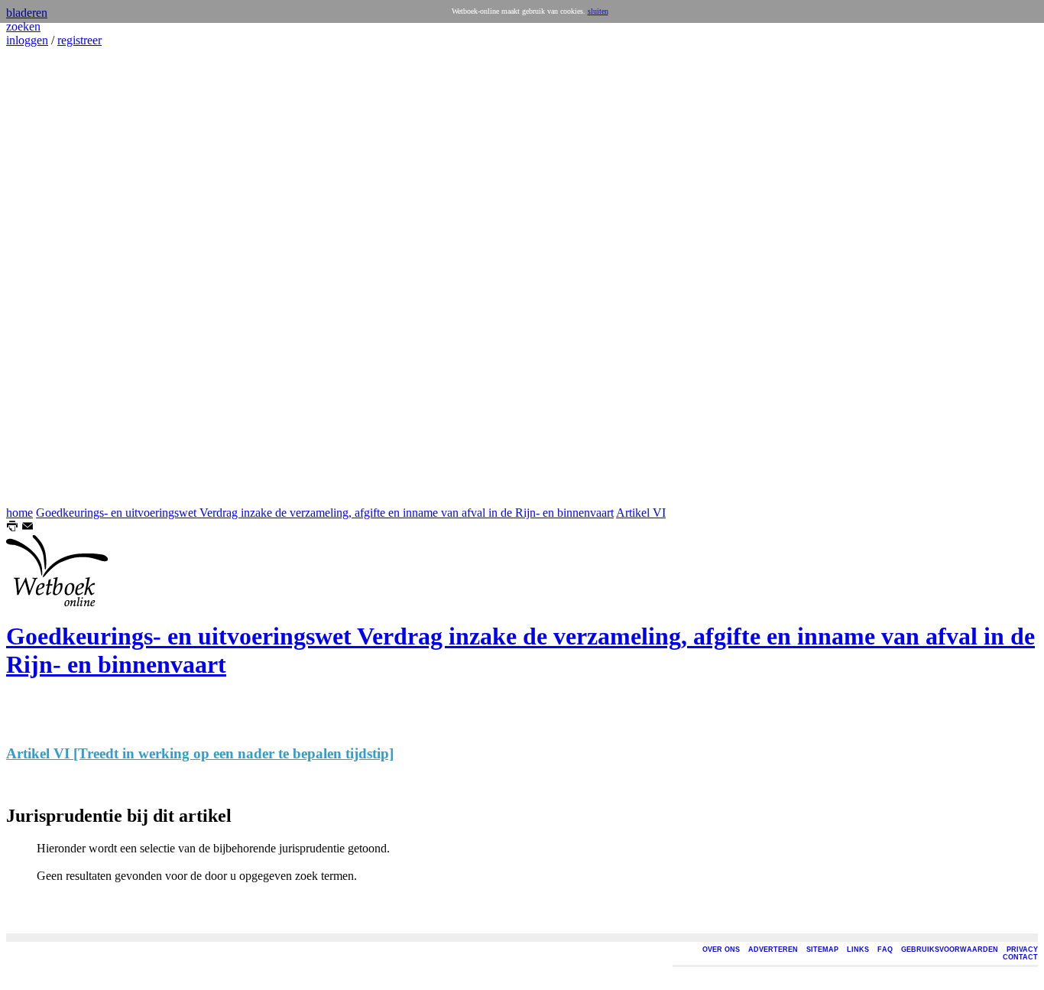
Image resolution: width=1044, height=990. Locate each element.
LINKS (858, 949)
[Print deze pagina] (12, 527)
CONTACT (1020, 957)
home (19, 512)
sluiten (598, 11)
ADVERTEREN (773, 949)
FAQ (885, 949)
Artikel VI (641, 512)
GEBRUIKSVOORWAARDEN (949, 949)
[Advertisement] (52, 276)
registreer (79, 40)
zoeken (23, 26)
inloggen (27, 40)
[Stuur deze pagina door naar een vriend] (27, 527)
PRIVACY (1022, 949)
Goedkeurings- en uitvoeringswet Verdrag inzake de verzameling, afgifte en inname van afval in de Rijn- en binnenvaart (325, 512)
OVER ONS (721, 949)
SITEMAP (822, 949)
